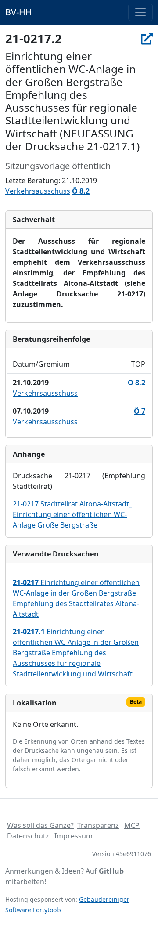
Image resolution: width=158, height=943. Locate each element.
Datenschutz (28, 836)
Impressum (73, 836)
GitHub (111, 871)
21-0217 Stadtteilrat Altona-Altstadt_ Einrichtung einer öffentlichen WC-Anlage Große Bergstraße (72, 514)
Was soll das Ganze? (40, 825)
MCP (132, 825)
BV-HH (18, 12)
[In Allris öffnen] (147, 38)
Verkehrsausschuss (37, 191)
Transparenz (98, 825)
